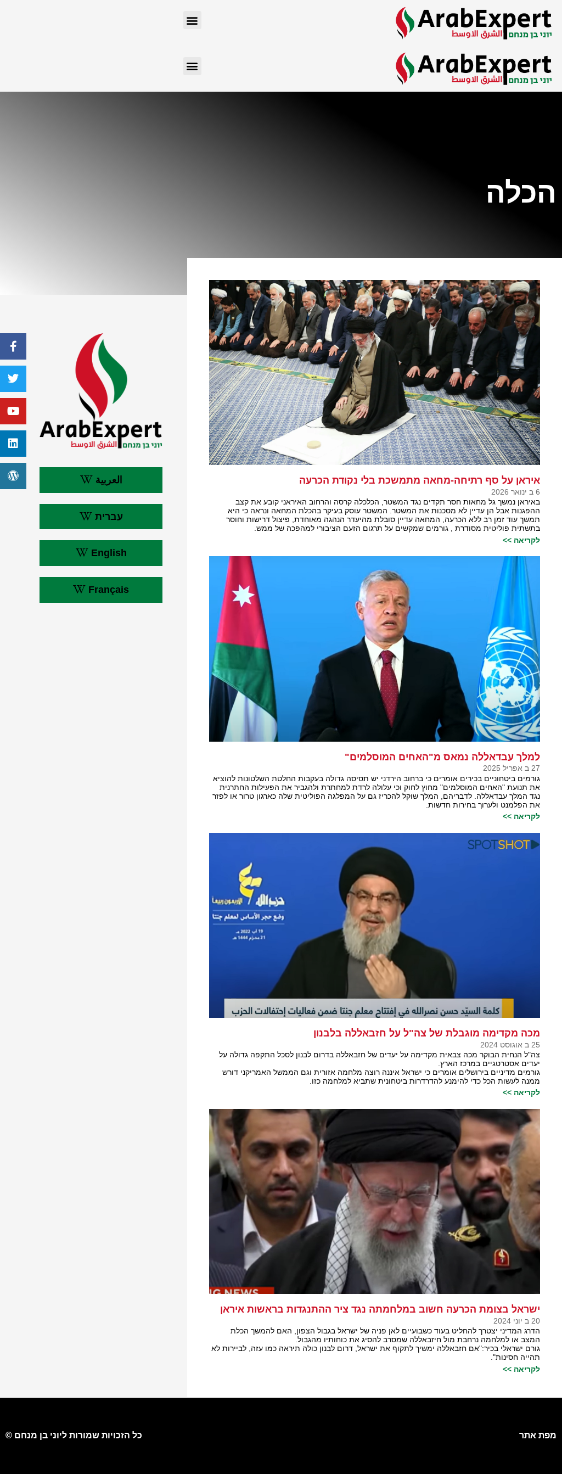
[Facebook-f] (13, 346)
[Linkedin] (13, 443)
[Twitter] (13, 379)
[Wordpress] (13, 476)
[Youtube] (13, 411)
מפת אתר (538, 1435)
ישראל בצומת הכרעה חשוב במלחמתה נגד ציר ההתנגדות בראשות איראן (380, 1309)
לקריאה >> (521, 540)
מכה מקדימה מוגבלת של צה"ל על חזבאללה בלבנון (426, 1033)
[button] (192, 20)
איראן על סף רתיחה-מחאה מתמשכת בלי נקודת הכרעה (419, 480)
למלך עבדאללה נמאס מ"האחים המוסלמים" (442, 757)
